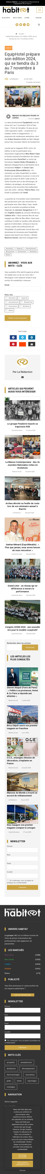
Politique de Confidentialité (22, 1164)
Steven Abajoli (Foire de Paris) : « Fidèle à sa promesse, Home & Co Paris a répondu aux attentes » (22, 692)
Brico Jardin (17, 18)
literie (8, 255)
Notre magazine (11, 1102)
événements (22, 252)
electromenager (13, 1075)
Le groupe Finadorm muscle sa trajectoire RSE (22, 425)
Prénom (9, 846)
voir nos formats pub (22, 995)
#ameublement (13, 302)
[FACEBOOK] (13, 337)
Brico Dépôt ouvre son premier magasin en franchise (22, 727)
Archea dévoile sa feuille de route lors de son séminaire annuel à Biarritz (22, 506)
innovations (30, 1075)
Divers (22, 973)
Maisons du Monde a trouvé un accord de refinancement (22, 794)
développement (28, 1068)
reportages (32, 1081)
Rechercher (30, 647)
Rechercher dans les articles (19, 643)
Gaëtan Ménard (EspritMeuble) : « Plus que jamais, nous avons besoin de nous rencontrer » (22, 547)
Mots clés (9, 295)
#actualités (12, 298)
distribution (11, 1068)
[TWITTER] (22, 337)
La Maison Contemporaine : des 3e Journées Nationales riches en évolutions (22, 465)
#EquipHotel (28, 302)
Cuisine (26, 18)
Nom (8, 855)
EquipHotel (10, 252)
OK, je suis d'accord (22, 1156)
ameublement (31, 248)
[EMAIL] (31, 344)
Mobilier (38, 18)
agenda (20, 248)
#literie (10, 310)
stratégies (11, 1087)
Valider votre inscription (17, 318)
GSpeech (37, 118)
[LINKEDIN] (31, 337)
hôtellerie (34, 252)
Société (9, 872)
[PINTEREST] (13, 344)
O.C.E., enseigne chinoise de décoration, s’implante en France (21, 760)
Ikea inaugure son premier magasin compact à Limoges (21, 826)
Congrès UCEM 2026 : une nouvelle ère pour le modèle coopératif (22, 628)
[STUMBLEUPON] (22, 344)
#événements (12, 306)
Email (7, 285)
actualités (10, 248)
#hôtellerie (26, 306)
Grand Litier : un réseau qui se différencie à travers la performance (22, 588)
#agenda (24, 298)
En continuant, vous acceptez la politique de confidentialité (20, 881)
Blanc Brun (6, 18)
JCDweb (22, 1170)
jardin (9, 1081)
